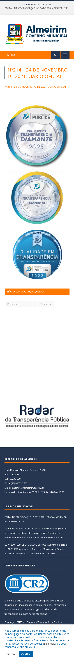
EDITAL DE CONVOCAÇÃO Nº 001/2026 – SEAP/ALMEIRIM (33, 517)
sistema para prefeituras (48, 600)
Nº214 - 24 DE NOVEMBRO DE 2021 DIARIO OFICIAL (35, 86)
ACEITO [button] (25, 653)
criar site (26, 600)
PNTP (19, 622)
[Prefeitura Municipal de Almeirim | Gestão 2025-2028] (37, 33)
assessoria (29, 604)
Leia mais (49, 643)
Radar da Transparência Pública (44, 622)
